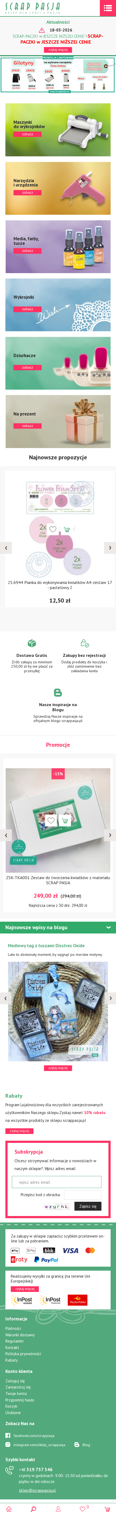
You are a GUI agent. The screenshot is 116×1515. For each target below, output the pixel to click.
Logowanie (58, 1509)
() (83, 1506)
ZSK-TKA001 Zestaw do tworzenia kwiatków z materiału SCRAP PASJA (58, 880)
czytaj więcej (58, 49)
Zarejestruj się (18, 1387)
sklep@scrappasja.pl (37, 1490)
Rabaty (11, 1360)
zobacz (58, 129)
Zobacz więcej (31, 660)
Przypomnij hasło (19, 1400)
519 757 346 (36, 1469)
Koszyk (11, 1406)
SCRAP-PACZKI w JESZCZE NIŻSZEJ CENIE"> (58, 39)
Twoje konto (16, 1393)
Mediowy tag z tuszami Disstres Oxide (46, 946)
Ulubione (13, 1412)
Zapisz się (88, 1206)
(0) (107, 1509)
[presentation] (6, 548)
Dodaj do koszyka (65, 529)
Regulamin (14, 1341)
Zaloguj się (15, 1380)
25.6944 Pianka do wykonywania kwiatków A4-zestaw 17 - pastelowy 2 (58, 585)
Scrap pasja (44, 8)
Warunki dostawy (20, 1334)
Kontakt (12, 1347)
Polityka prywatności (23, 1353)
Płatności (13, 1328)
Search (33, 1509)
